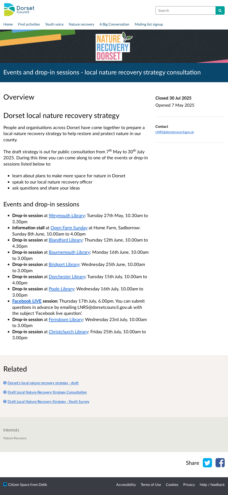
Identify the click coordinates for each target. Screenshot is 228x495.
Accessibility (126, 484)
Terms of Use (151, 484)
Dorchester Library (67, 276)
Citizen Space (18, 484)
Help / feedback (212, 484)
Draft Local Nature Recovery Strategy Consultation (47, 392)
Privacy (189, 484)
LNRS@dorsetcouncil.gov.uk (174, 132)
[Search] (220, 10)
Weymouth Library (67, 215)
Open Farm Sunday (69, 227)
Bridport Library (64, 264)
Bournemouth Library (69, 252)
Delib (43, 484)
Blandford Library (65, 239)
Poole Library (61, 288)
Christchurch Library (68, 331)
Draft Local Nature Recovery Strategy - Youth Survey (48, 401)
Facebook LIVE (27, 300)
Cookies (172, 484)
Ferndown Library (66, 319)
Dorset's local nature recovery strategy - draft (43, 383)
